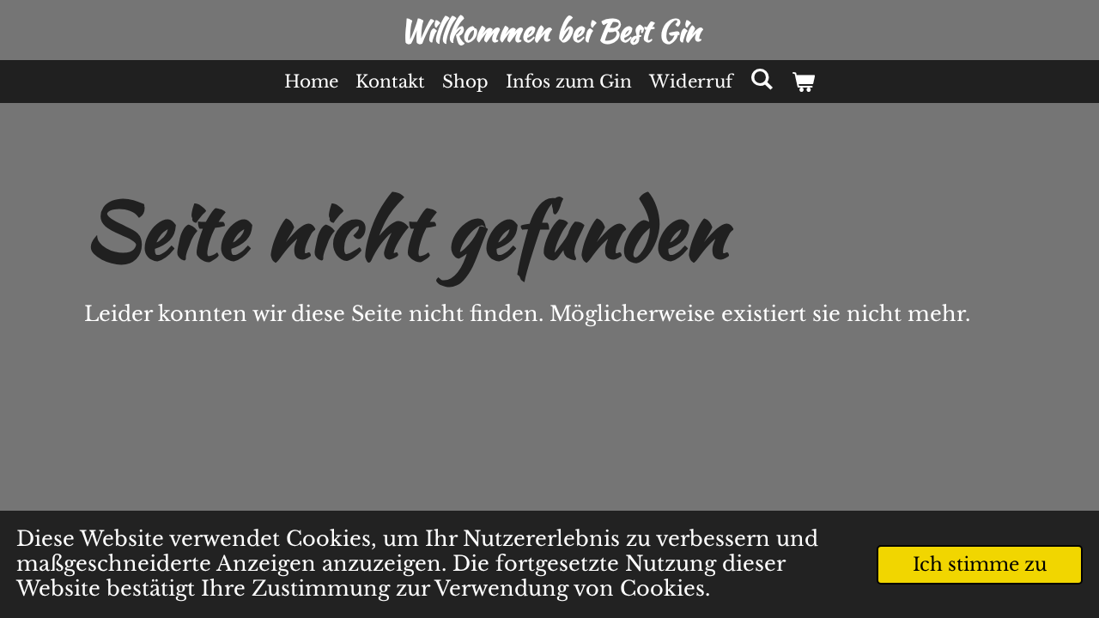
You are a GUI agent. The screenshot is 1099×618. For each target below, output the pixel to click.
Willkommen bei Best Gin (550, 30)
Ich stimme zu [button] (980, 564)
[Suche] (761, 79)
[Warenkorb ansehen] (802, 81)
